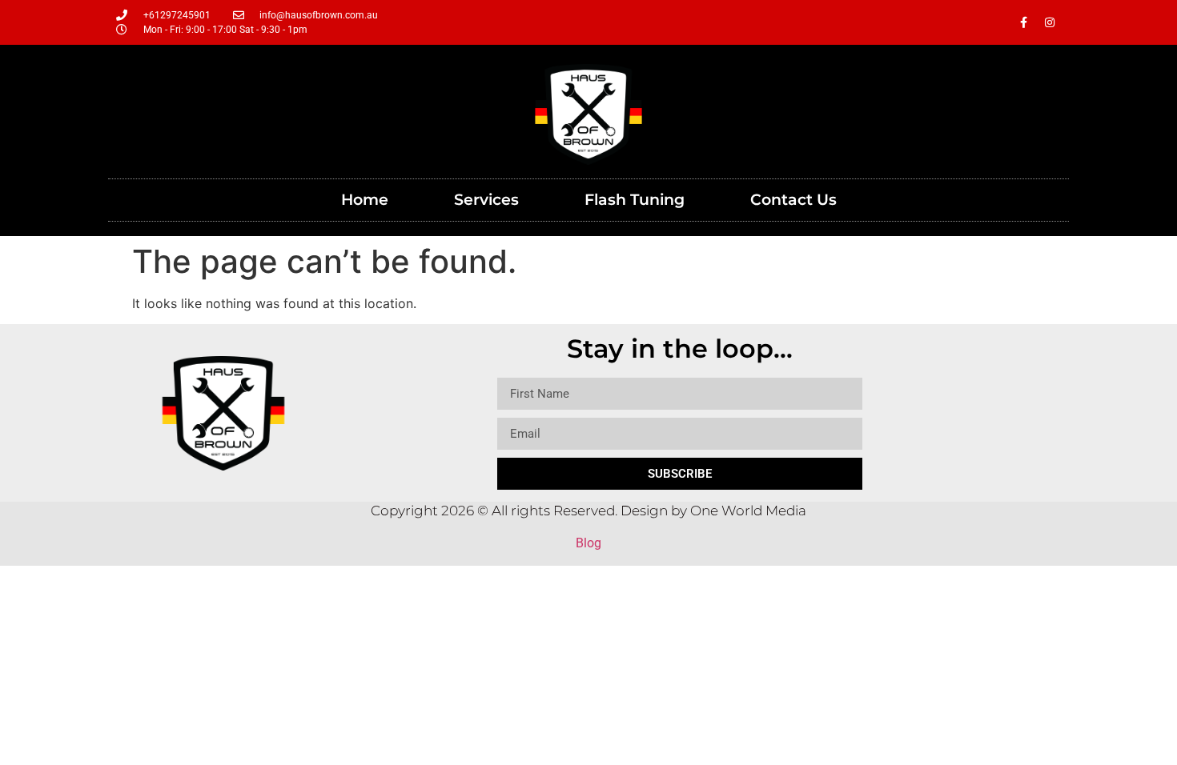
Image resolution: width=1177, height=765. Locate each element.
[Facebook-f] (1023, 22)
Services (486, 199)
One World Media (748, 511)
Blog (588, 543)
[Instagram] (1049, 22)
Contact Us (793, 199)
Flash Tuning (634, 199)
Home (364, 199)
